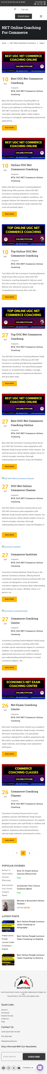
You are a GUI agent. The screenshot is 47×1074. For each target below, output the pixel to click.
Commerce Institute (24, 554)
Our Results (5, 1013)
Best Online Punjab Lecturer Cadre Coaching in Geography (30, 924)
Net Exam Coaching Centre (24, 707)
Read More (9, 128)
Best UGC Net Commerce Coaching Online (27, 423)
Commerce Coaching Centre (24, 620)
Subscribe (34, 1056)
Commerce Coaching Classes (24, 793)
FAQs (3, 1022)
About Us (4, 1010)
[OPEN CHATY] (40, 1067)
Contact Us (5, 1019)
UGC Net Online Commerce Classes (23, 488)
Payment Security (7, 1016)
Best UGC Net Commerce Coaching (27, 81)
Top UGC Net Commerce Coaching (26, 336)
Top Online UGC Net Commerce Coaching (24, 253)
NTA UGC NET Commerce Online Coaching (27, 93)
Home (4, 43)
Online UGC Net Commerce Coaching (24, 167)
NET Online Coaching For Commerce (23, 43)
